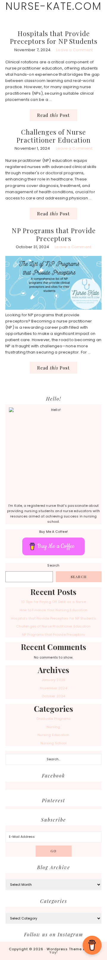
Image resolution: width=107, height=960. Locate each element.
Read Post (53, 115)
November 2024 (53, 688)
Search (53, 565)
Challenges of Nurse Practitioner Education (53, 136)
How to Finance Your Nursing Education (53, 610)
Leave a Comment (74, 50)
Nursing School (53, 743)
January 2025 (53, 679)
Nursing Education (53, 734)
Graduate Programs (53, 718)
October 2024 (53, 696)
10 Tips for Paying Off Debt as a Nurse (53, 601)
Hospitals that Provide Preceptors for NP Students (53, 37)
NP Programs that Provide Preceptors (54, 234)
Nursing (53, 727)
